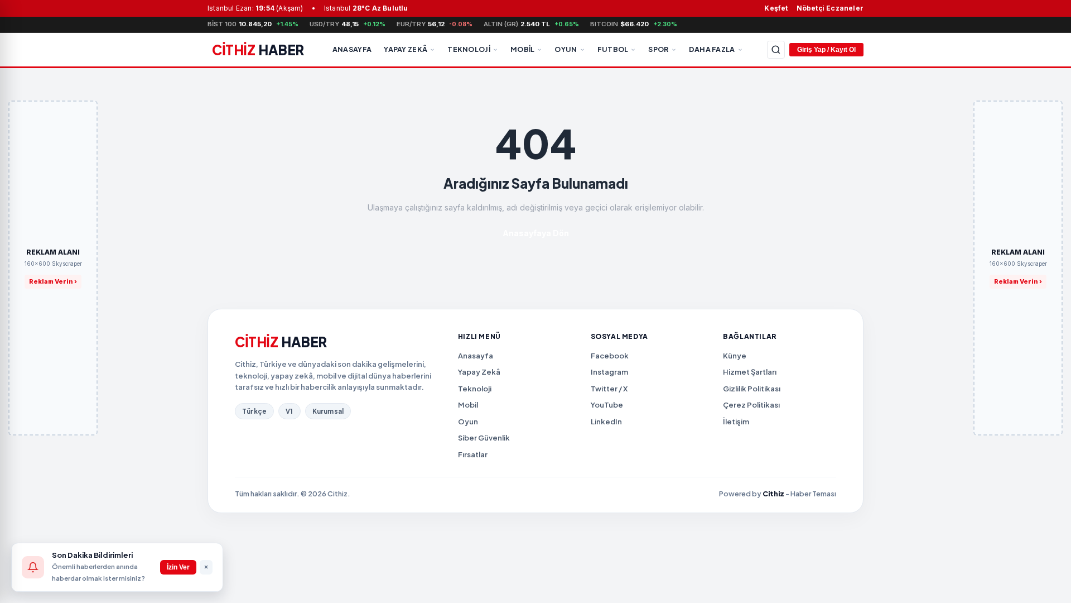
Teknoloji (468, 49)
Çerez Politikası (751, 404)
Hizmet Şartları (749, 371)
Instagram (609, 371)
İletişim (736, 421)
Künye (734, 355)
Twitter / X (609, 388)
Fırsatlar (473, 454)
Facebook (610, 355)
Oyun (565, 49)
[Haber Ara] (776, 50)
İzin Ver (178, 567)
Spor (658, 49)
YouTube (607, 404)
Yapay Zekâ (405, 49)
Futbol (613, 49)
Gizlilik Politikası (751, 388)
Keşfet (776, 8)
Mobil (522, 49)
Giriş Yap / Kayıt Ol (826, 50)
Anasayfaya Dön (536, 233)
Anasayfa (352, 49)
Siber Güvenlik (484, 437)
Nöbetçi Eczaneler (830, 8)
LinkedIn (606, 421)
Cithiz (773, 493)
